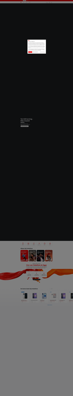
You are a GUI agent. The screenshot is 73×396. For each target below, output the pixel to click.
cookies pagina (39, 49)
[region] (36, 47)
